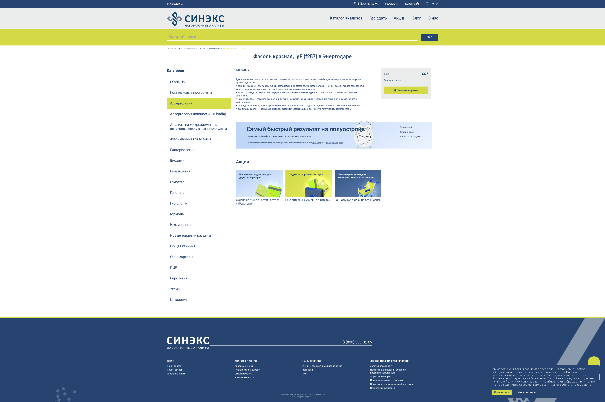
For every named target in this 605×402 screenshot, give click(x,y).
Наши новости (311, 361)
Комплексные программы (191, 93)
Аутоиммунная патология (190, 139)
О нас (433, 18)
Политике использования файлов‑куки (534, 381)
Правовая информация (382, 388)
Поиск (434, 3)
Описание (242, 69)
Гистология (178, 203)
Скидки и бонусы (244, 374)
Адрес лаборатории (380, 376)
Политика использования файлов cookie (392, 384)
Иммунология (181, 225)
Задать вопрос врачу (381, 366)
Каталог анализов (346, 18)
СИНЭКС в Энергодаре (186, 49)
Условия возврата (244, 377)
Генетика (177, 193)
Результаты (391, 3)
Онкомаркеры (181, 257)
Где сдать (378, 18)
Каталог (202, 49)
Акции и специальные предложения (322, 366)
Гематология (180, 171)
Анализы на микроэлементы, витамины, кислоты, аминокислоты (198, 127)
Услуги (175, 289)
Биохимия (178, 161)
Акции (399, 18)
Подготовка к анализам (247, 370)
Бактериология (182, 150)
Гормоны (177, 214)
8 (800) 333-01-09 (368, 3)
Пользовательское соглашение (386, 380)
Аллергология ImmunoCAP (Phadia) (198, 114)
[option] (259, 188)
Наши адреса (174, 366)
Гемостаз (177, 182)
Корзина (410, 3)
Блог (416, 18)
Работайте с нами (176, 374)
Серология (178, 278)
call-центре (316, 143)
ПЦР (173, 268)
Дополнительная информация (389, 361)
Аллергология (214, 49)
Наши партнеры (175, 370)
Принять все (501, 392)
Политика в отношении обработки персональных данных (388, 371)
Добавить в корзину (406, 90)
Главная (170, 49)
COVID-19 (177, 82)
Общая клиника (182, 246)
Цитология (178, 300)
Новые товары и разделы (190, 236)
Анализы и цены (244, 366)
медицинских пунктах (334, 143)
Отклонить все (527, 392)
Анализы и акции (246, 361)
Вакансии (307, 370)
